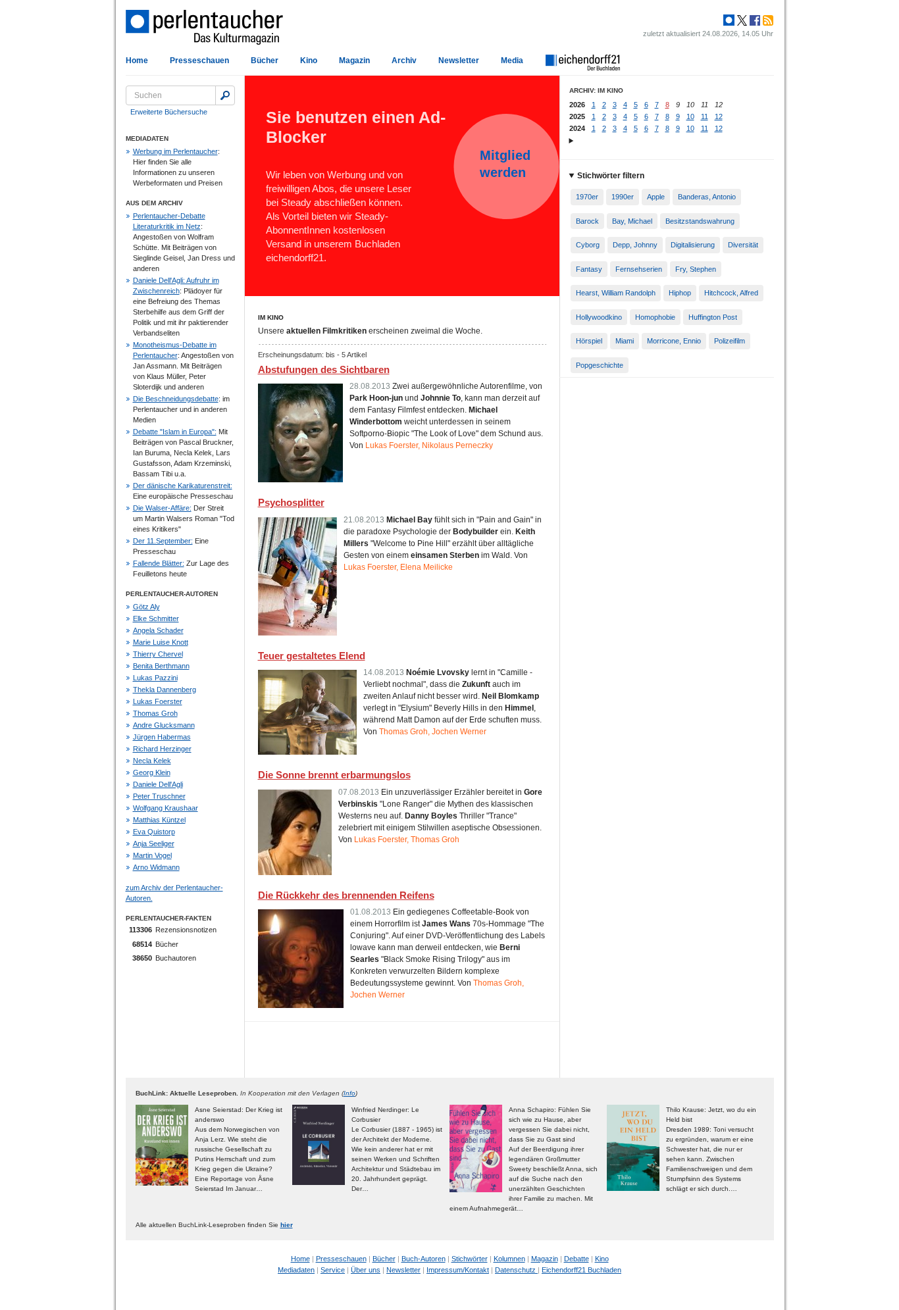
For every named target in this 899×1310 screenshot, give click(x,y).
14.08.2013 (383, 672)
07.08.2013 (358, 792)
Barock (587, 221)
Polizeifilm (729, 341)
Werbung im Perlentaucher (175, 151)
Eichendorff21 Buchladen (581, 1270)
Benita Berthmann (161, 666)
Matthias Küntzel (159, 820)
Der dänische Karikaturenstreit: (182, 486)
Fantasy (589, 269)
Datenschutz (516, 1270)
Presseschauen (199, 60)
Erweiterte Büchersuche (168, 112)
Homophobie (655, 317)
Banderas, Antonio (707, 197)
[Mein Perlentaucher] (728, 20)
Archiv (404, 60)
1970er (587, 197)
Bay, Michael (632, 221)
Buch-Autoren (423, 1259)
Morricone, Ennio (674, 341)
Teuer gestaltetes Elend (311, 655)
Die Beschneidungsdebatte (175, 399)
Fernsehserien (638, 269)
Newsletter (458, 60)
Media (512, 60)
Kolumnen (509, 1259)
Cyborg (588, 245)
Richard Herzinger (162, 749)
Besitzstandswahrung (699, 221)
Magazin (354, 60)
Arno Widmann (156, 867)
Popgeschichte (599, 365)
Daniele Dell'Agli (158, 784)
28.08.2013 (369, 386)
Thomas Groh (155, 713)
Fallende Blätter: (158, 563)
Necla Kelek (152, 761)
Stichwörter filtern (610, 175)
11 (704, 116)
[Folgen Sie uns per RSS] (766, 20)
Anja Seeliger (153, 843)
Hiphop (680, 293)
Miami (624, 341)
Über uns (365, 1270)
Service (333, 1270)
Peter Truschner (159, 796)
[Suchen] (225, 95)
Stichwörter (469, 1259)
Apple (656, 197)
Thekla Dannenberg (164, 689)
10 (690, 116)
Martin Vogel (152, 855)
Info (349, 1093)
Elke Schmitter (156, 618)
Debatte (576, 1259)
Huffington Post (712, 317)
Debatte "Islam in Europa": (175, 432)
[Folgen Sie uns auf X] (741, 20)
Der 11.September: (163, 541)
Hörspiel (589, 341)
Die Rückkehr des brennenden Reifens (346, 895)
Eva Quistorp (154, 832)
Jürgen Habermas (162, 737)
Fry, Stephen (695, 269)
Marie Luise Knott (160, 642)
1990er (622, 197)
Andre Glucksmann (164, 725)
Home (137, 60)
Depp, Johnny (635, 245)
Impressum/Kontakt (457, 1270)
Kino (308, 60)
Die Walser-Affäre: (162, 508)
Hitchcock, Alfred (731, 293)
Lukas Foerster (157, 701)
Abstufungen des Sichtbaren (324, 369)
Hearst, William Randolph (615, 293)
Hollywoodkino (599, 317)
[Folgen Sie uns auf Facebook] (753, 20)
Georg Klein (151, 772)
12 (719, 116)
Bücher (264, 60)
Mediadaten (296, 1270)
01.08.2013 (370, 912)
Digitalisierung (693, 245)
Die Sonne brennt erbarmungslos (334, 774)
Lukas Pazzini (155, 678)
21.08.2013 (364, 519)
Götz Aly (146, 607)
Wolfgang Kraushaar (165, 808)
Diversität (743, 245)
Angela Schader (158, 630)
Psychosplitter (291, 502)
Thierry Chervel (158, 654)
